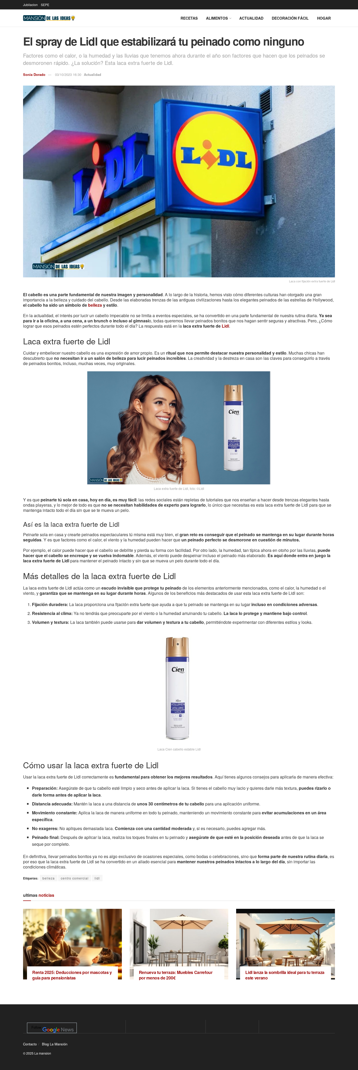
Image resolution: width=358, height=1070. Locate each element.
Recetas (189, 18)
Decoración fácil (290, 18)
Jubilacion (30, 4)
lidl (97, 878)
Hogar (324, 18)
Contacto (30, 1043)
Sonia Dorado (34, 74)
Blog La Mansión (54, 1043)
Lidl (225, 326)
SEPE (45, 4)
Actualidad (251, 18)
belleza (95, 305)
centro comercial (75, 878)
